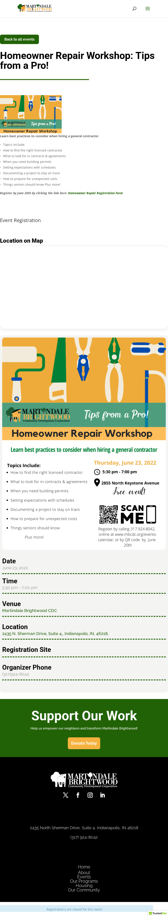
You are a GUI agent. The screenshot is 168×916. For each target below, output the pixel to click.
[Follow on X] (65, 795)
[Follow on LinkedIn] (102, 795)
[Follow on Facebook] (78, 795)
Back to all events (19, 39)
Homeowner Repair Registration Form (95, 193)
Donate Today (84, 743)
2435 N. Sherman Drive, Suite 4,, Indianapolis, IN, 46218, (55, 633)
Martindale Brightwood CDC (29, 610)
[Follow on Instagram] (90, 795)
